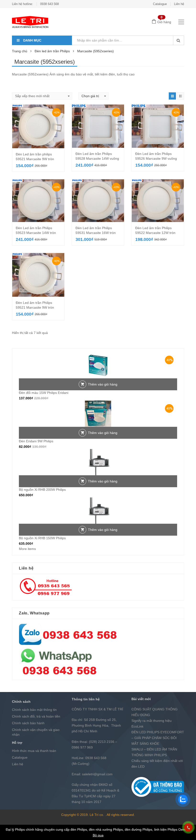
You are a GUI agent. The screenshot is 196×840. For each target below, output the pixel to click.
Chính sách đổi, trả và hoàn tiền (36, 716)
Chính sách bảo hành (28, 723)
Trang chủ (19, 51)
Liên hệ (179, 4)
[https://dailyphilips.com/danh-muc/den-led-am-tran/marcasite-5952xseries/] (172, 96)
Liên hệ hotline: (22, 4)
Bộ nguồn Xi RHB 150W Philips (42, 538)
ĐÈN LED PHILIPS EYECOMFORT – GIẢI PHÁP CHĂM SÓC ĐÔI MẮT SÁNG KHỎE (157, 737)
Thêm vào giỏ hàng (102, 384)
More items (27, 549)
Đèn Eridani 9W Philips (36, 441)
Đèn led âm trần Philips (52, 51)
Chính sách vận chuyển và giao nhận (36, 732)
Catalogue (160, 4)
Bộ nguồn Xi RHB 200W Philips (42, 489)
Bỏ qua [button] (98, 835)
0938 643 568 (49, 4)
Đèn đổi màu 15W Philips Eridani (43, 393)
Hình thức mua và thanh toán (34, 751)
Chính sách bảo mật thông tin (34, 710)
